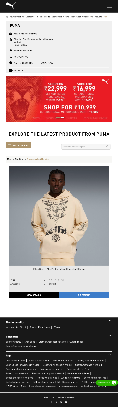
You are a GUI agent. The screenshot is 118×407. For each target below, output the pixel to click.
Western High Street (16, 327)
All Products (96, 17)
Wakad (57, 327)
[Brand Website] (66, 402)
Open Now (47, 63)
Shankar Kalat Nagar (40, 327)
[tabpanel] (59, 97)
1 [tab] (56, 118)
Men (9, 159)
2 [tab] (61, 118)
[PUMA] (11, 6)
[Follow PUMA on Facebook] (52, 402)
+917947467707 (22, 57)
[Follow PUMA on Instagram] (61, 402)
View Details (34, 295)
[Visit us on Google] (57, 402)
